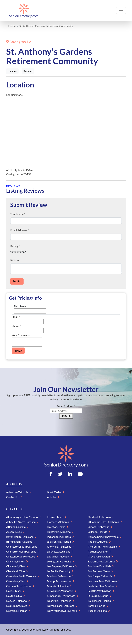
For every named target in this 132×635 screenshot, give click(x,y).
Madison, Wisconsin (59, 576)
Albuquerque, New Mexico (22, 516)
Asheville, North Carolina (21, 521)
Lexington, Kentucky (59, 561)
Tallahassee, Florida (99, 600)
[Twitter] (60, 474)
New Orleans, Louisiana (61, 605)
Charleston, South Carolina (22, 546)
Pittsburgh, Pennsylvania (102, 546)
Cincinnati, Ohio (15, 566)
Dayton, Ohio (14, 595)
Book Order (54, 492)
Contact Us (13, 497)
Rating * (15, 246)
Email (16, 316)
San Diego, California (100, 576)
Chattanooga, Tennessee (20, 556)
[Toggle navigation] (121, 10)
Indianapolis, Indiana (59, 536)
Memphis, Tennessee (59, 581)
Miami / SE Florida (58, 586)
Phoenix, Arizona (98, 541)
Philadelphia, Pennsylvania (103, 536)
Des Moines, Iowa (17, 605)
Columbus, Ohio (16, 581)
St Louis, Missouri (98, 595)
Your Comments (21, 335)
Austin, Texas (14, 531)
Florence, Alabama (58, 521)
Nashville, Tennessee (59, 600)
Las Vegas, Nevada (58, 556)
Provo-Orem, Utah (99, 556)
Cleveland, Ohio (15, 571)
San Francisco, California (102, 581)
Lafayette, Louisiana (59, 551)
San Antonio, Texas (99, 571)
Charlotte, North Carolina (21, 551)
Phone (16, 326)
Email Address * (19, 230)
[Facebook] (51, 474)
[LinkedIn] (70, 474)
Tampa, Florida (97, 605)
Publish (17, 281)
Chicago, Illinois (15, 561)
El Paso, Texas (55, 516)
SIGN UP (66, 416)
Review (14, 259)
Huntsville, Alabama (59, 531)
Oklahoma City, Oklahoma (103, 521)
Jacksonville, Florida (59, 541)
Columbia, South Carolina (21, 576)
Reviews (27, 71)
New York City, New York (62, 610)
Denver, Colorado (16, 600)
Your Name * (17, 214)
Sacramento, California (101, 561)
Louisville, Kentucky (59, 571)
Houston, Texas (56, 526)
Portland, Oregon (98, 551)
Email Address (66, 406)
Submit (18, 350)
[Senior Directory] (23, 10)
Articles (52, 497)
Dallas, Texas (14, 590)
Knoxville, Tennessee (59, 546)
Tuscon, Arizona (97, 610)
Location (12, 71)
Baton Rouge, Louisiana (20, 536)
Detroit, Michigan (17, 610)
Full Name (21, 306)
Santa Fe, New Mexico (101, 586)
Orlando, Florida (98, 531)
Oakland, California (99, 516)
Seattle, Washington (100, 590)
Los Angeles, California (60, 566)
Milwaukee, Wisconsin (60, 590)
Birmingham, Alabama (19, 541)
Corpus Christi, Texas (19, 586)
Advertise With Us (17, 492)
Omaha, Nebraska (99, 526)
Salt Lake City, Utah (99, 566)
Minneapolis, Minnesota (61, 595)
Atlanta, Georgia (16, 526)
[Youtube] (80, 474)
